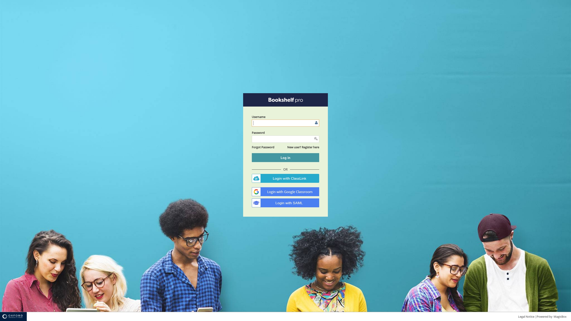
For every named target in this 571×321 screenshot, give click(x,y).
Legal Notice (526, 317)
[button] (263, 147)
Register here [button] (310, 147)
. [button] (285, 178)
